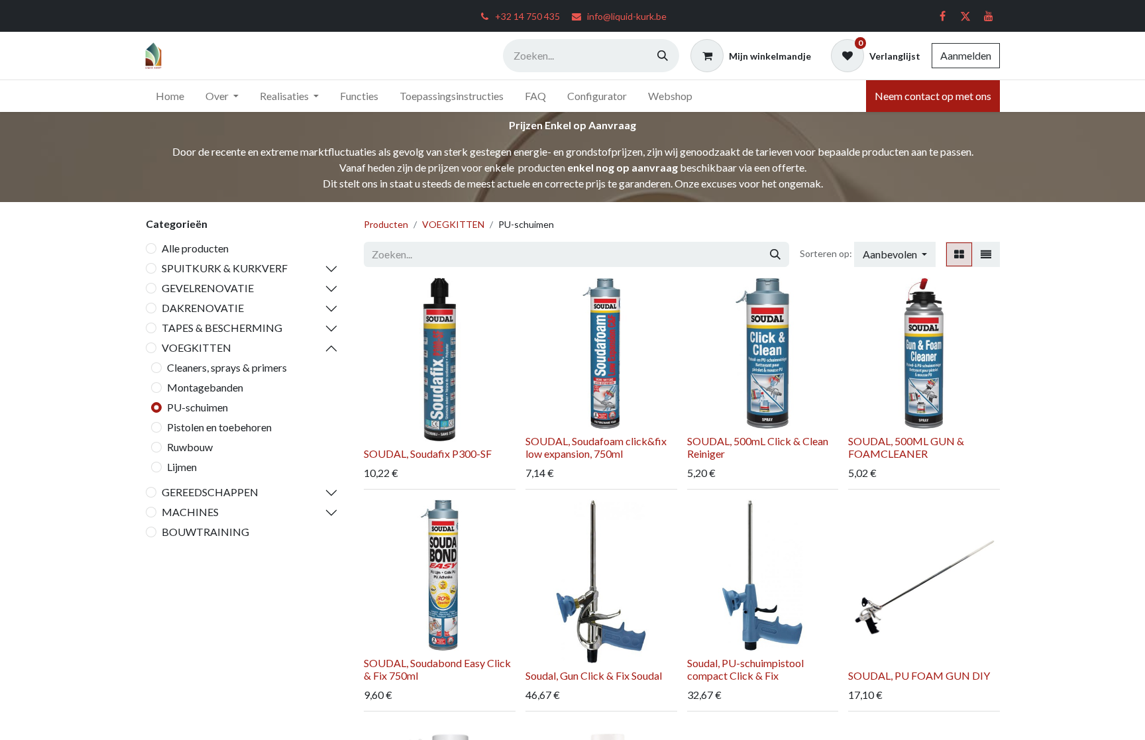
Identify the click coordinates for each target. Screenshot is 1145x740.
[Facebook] (942, 15)
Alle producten (195, 248)
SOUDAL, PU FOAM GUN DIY (919, 675)
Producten (386, 224)
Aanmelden (965, 55)
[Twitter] (965, 15)
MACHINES (190, 511)
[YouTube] (988, 15)
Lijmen (182, 466)
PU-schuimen (197, 407)
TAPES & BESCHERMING (222, 327)
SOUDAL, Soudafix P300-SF (428, 453)
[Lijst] (986, 254)
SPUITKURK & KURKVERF (225, 268)
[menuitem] (170, 96)
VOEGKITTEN (196, 347)
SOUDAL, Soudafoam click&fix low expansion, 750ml (596, 447)
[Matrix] (959, 254)
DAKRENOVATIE (203, 307)
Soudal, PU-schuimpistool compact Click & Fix (745, 669)
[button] (895, 254)
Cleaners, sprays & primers (227, 367)
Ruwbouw (190, 447)
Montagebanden (205, 387)
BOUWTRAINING (205, 531)
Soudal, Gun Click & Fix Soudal (593, 675)
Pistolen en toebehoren (219, 427)
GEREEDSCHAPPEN (210, 492)
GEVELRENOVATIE (208, 288)
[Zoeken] (662, 55)
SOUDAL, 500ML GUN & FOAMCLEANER (906, 447)
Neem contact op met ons (933, 95)
